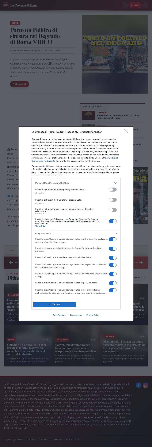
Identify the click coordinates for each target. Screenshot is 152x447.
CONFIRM (54, 304)
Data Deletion (59, 315)
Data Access (76, 315)
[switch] (113, 190)
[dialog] (76, 223)
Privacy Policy (92, 315)
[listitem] (76, 183)
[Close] (127, 132)
